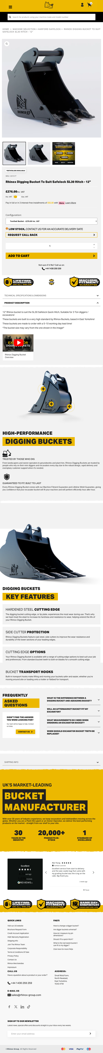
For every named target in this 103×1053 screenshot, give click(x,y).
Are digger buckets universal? (65, 929)
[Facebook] (9, 1006)
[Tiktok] (28, 1006)
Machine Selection (24, 29)
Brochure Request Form (17, 929)
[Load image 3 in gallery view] (63, 153)
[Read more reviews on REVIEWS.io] (25, 882)
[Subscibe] (87, 1034)
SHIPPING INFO (11, 762)
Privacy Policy (13, 956)
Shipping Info (13, 941)
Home (6, 29)
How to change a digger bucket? (66, 926)
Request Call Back (23, 235)
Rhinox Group (13, 1049)
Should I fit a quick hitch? (63, 939)
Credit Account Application (18, 933)
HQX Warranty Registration (18, 937)
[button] (69, 406)
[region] (70, 872)
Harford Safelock (49, 29)
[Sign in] (82, 5)
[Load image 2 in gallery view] (39, 153)
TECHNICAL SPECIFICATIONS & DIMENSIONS (25, 295)
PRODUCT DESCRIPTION (17, 303)
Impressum (12, 967)
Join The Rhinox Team (16, 944)
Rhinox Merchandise (16, 963)
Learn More (70, 203)
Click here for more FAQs (63, 949)
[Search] (10, 17)
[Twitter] (16, 1006)
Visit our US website (15, 926)
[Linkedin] (22, 1006)
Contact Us (24, 732)
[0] (89, 7)
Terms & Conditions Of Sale (18, 952)
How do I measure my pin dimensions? (63, 934)
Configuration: (14, 215)
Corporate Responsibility (17, 948)
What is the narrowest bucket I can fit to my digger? (65, 944)
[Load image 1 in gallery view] (14, 153)
